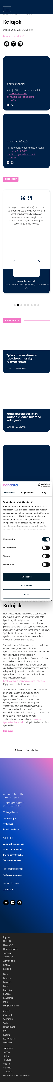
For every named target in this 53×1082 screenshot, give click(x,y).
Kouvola (7, 990)
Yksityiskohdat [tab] (26, 492)
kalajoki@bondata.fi (13, 36)
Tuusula (7, 1059)
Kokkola (7, 982)
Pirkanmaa (9, 1026)
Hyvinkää (8, 945)
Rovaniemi (9, 1038)
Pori (5, 1030)
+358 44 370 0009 (18, 93)
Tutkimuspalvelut (12, 860)
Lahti (5, 1001)
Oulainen (8, 1019)
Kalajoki (7, 968)
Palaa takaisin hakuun (28, 750)
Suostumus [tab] (9, 492)
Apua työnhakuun (13, 849)
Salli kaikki (26, 577)
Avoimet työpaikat (13, 844)
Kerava (7, 978)
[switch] (46, 548)
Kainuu (6, 964)
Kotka (6, 986)
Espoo (6, 937)
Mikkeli (6, 1011)
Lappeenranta (11, 1005)
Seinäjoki (7, 1042)
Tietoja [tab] (43, 492)
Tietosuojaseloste (12, 875)
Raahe (6, 1034)
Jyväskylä (8, 957)
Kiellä (26, 594)
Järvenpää (9, 960)
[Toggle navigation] (7, 9)
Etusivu (6, 14)
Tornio (6, 1051)
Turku (6, 1056)
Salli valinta (26, 586)
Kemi (5, 974)
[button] (15, 305)
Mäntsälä (8, 1015)
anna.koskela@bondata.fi (20, 96)
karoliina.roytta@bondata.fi (21, 154)
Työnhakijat (9, 818)
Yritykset (8, 824)
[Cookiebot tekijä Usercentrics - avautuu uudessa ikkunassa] (38, 485)
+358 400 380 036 (18, 151)
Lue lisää (11, 100)
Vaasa (6, 1063)
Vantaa (7, 1067)
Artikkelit (8, 889)
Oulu (5, 1022)
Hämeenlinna (10, 949)
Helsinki (7, 941)
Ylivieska (7, 1071)
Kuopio (7, 993)
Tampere (8, 1048)
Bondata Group (11, 829)
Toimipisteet (17, 14)
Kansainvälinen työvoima (16, 1075)
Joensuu (7, 953)
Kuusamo (8, 997)
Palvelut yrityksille (13, 854)
